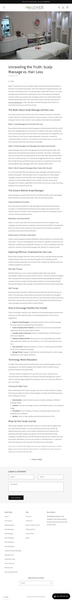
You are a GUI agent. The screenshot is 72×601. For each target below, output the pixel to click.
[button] (4, 7)
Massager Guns (9, 555)
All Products (8, 521)
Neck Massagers (9, 542)
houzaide (33, 596)
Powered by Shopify (40, 596)
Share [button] (12, 81)
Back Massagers (9, 546)
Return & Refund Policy (33, 525)
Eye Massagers (9, 533)
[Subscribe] (51, 583)
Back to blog (37, 459)
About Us (28, 516)
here (9, 449)
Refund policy (9, 567)
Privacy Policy (30, 533)
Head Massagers (9, 525)
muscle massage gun (15, 102)
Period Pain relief (10, 559)
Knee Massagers (9, 529)
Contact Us (29, 521)
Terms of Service (10, 563)
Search (7, 516)
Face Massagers (9, 538)
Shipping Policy (30, 529)
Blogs (27, 538)
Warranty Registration (11, 572)
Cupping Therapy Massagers (13, 550)
